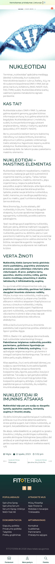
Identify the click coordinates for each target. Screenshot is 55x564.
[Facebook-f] (24, 488)
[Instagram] (29, 488)
